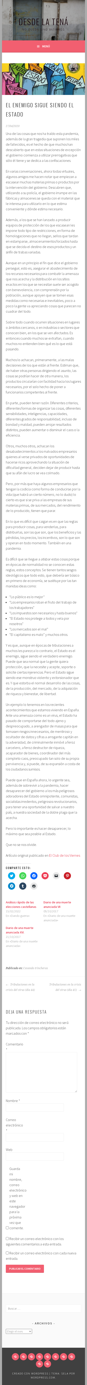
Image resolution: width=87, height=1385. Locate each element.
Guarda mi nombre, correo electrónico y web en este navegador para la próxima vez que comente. (16, 1198)
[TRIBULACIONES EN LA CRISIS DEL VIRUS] (71, 1356)
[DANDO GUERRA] (39, 1356)
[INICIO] (15, 1356)
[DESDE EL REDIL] (63, 1356)
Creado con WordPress (30, 1373)
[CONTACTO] (47, 1363)
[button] (43, 79)
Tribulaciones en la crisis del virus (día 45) (65, 987)
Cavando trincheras (35, 968)
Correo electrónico (13, 1125)
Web (9, 1149)
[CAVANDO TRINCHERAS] (55, 1356)
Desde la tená (43, 21)
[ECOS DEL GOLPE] (23, 1356)
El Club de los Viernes (64, 855)
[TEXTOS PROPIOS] (47, 1356)
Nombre (13, 1100)
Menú (46, 46)
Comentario (13, 1047)
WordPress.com (43, 1377)
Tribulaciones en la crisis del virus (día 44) (20, 987)
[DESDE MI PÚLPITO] (31, 1356)
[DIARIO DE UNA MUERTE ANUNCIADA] (39, 1363)
